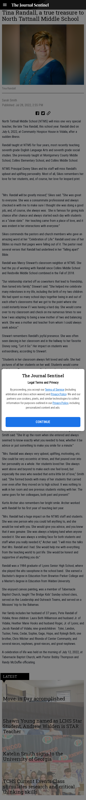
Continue (43, 422)
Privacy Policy (58, 394)
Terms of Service (54, 389)
